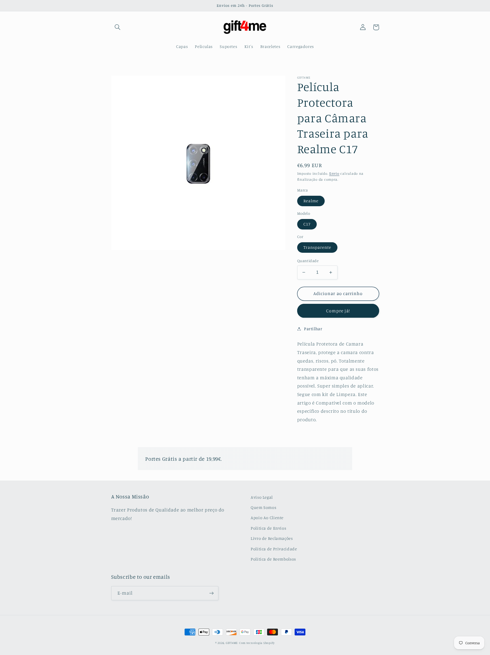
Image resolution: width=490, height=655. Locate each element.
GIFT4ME (232, 643)
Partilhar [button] (313, 328)
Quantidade (307, 260)
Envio (334, 173)
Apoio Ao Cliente (267, 517)
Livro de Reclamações (272, 538)
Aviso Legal (262, 497)
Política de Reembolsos (273, 559)
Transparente (317, 247)
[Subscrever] (211, 593)
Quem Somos (263, 507)
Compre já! (338, 310)
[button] (117, 27)
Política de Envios (268, 528)
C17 (307, 224)
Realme (310, 200)
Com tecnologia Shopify (257, 643)
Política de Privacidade (274, 548)
